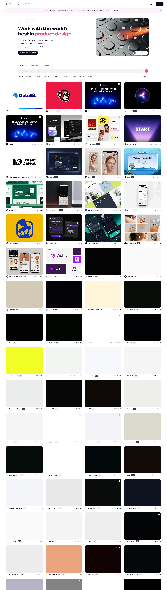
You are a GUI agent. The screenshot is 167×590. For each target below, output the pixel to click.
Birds (145, 55)
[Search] (146, 71)
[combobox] (81, 71)
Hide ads (112, 111)
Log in (159, 4)
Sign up (152, 4)
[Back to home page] (7, 4)
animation (73, 76)
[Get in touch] (32, 106)
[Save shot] (36, 106)
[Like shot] (39, 106)
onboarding (90, 76)
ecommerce (64, 76)
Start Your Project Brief (29, 52)
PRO (25, 110)
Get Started (115, 10)
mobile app (47, 76)
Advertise (118, 111)
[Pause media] (98, 53)
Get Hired (38, 4)
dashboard (28, 76)
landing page (38, 76)
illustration (81, 76)
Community (48, 4)
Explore (19, 4)
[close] (160, 10)
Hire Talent (28, 4)
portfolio (55, 76)
